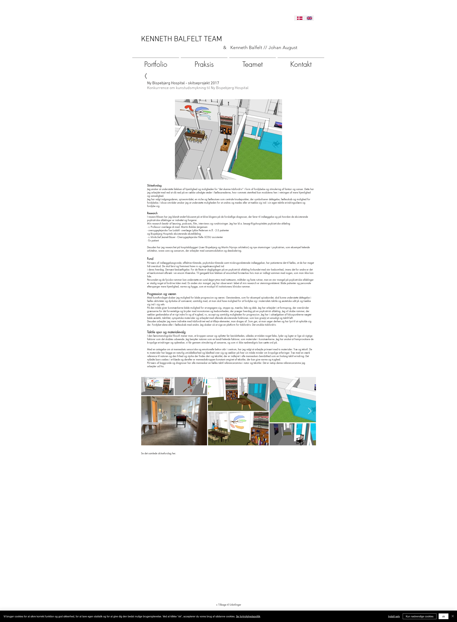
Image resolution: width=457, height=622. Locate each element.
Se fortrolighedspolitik (248, 616)
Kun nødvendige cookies (419, 616)
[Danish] (299, 18)
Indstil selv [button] (394, 616)
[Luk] (453, 616)
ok (443, 616)
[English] (309, 18)
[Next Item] (310, 411)
